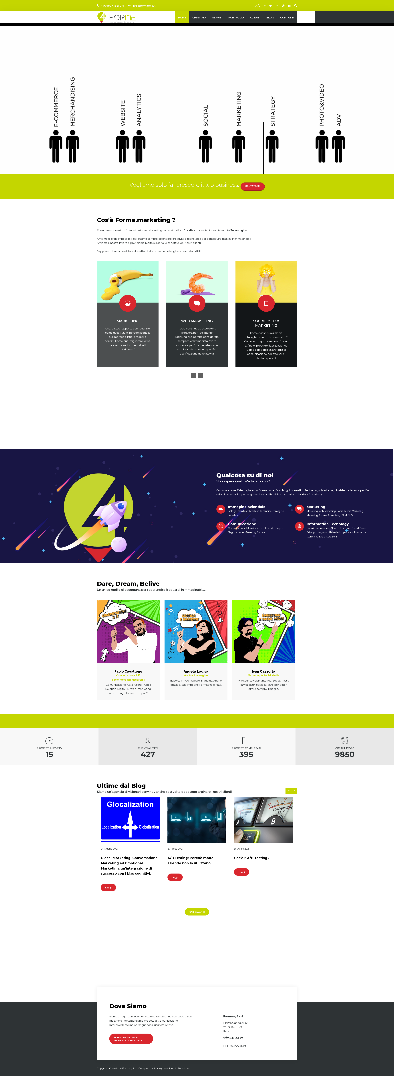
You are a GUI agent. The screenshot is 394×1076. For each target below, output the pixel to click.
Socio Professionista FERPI (128, 679)
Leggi (108, 887)
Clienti (255, 17)
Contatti (287, 17)
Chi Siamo (199, 17)
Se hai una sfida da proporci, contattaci (128, 1039)
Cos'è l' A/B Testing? (251, 858)
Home (182, 17)
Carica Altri (197, 912)
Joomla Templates (179, 1068)
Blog (270, 17)
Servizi (217, 17)
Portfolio (236, 17)
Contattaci (252, 186)
